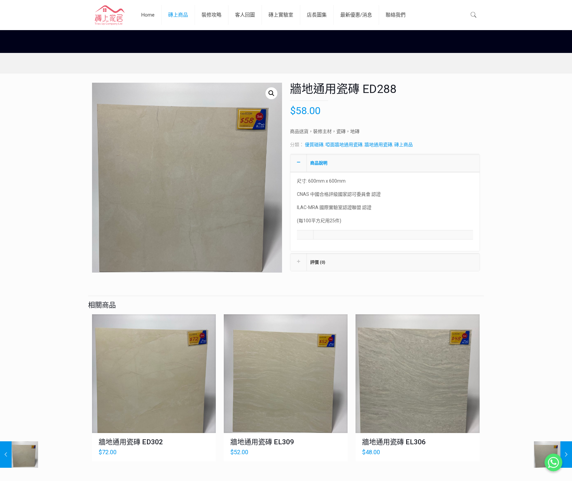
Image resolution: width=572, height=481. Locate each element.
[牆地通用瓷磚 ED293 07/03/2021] (19, 454)
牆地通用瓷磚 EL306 (394, 442)
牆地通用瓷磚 (378, 144)
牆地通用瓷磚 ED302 (131, 442)
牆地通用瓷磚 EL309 (262, 442)
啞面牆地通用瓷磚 (343, 144)
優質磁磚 (314, 144)
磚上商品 (403, 144)
